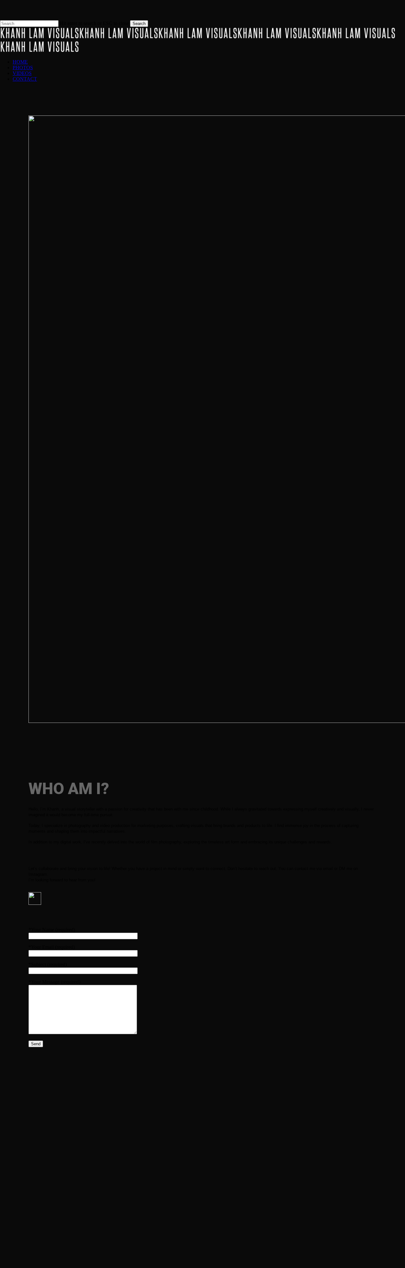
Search (139, 23)
